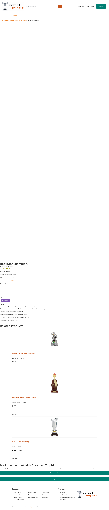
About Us (55, 15)
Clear (12, 280)
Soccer (25, 20)
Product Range (26, 15)
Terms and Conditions (70, 15)
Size (1, 277)
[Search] (60, 6)
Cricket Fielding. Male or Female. (23, 353)
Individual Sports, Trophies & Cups (13, 20)
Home (15, 15)
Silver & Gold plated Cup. (20, 441)
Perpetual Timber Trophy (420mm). (24, 397)
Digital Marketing (28, 507)
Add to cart (5, 301)
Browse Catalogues (42, 15)
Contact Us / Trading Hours (88, 15)
